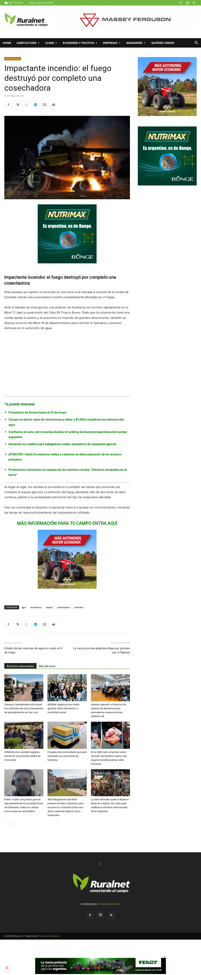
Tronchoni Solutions (49, 936)
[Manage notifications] (7, 968)
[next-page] (13, 823)
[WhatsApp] (26, 105)
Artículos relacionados (20, 666)
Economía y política (78, 43)
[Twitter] (194, 3)
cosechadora (63, 607)
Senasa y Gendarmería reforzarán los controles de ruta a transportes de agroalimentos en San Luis (23, 708)
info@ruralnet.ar (110, 904)
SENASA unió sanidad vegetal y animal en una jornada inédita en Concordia (22, 756)
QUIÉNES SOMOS (162, 43)
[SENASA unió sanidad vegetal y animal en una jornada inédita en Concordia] (23, 735)
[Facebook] (181, 3)
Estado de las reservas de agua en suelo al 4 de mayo (33, 650)
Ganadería (134, 43)
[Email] (44, 105)
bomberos (36, 607)
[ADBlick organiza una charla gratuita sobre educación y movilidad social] (67, 687)
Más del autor (47, 666)
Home (7, 43)
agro (24, 607)
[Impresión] (53, 105)
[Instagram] (187, 3)
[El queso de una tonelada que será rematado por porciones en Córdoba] (67, 735)
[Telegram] (35, 105)
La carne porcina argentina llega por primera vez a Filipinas (101, 650)
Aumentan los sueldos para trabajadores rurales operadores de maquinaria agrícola (62, 444)
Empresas (110, 43)
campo (49, 607)
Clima (49, 43)
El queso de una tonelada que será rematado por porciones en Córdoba (67, 756)
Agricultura (26, 43)
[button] (196, 43)
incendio (78, 607)
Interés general (12, 58)
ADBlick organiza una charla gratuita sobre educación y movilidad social (63, 708)
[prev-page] (6, 823)
